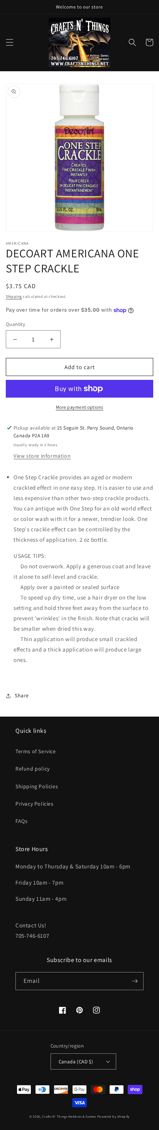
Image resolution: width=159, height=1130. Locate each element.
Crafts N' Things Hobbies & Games (69, 1116)
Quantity (15, 324)
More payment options (79, 407)
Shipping (14, 296)
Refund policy (32, 768)
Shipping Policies (36, 786)
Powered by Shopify (113, 1116)
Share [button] (22, 695)
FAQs (21, 821)
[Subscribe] (134, 981)
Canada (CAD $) (76, 1061)
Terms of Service (35, 751)
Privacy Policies (34, 803)
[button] (9, 42)
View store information (42, 455)
